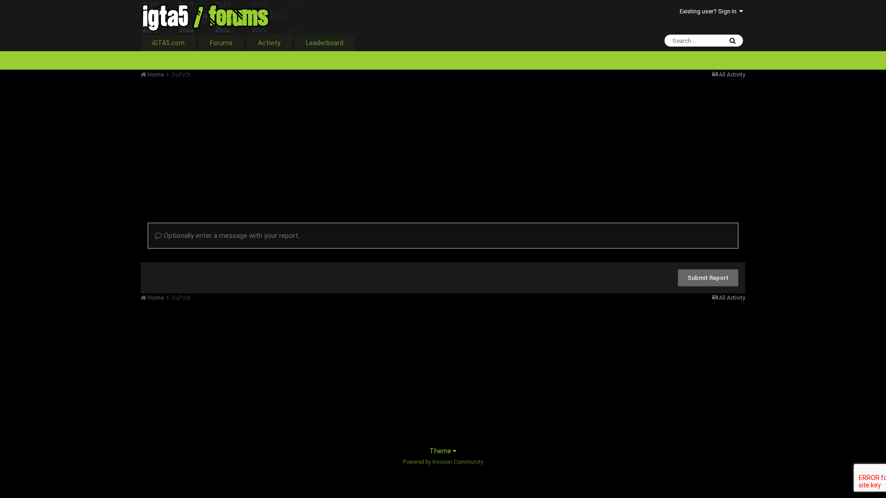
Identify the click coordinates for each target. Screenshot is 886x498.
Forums (221, 43)
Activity (269, 43)
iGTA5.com (168, 43)
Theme (441, 451)
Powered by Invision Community (443, 462)
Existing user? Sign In (709, 11)
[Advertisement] (309, 143)
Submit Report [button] (708, 277)
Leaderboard (324, 43)
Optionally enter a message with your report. (230, 235)
